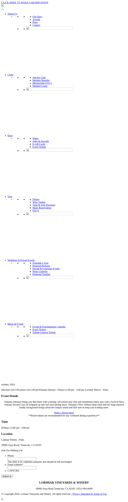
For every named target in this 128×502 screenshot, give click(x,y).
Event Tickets (39, 147)
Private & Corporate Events (46, 268)
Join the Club (39, 77)
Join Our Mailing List (11, 450)
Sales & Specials (40, 141)
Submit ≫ (7, 476)
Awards (36, 19)
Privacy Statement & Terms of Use (90, 494)
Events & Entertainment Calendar (49, 326)
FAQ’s (35, 210)
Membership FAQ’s (42, 83)
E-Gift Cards (38, 144)
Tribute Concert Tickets (44, 332)
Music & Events (15, 324)
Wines (35, 138)
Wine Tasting (38, 202)
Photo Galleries (40, 271)
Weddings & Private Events (21, 260)
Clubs (10, 74)
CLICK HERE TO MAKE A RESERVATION (24, 2)
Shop (10, 135)
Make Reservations (41, 207)
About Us (12, 13)
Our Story (37, 16)
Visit (9, 196)
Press (35, 22)
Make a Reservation (64, 412)
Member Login (39, 86)
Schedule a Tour (40, 263)
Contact (36, 25)
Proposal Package (41, 266)
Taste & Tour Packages (43, 205)
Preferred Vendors (41, 274)
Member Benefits (40, 80)
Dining (35, 199)
